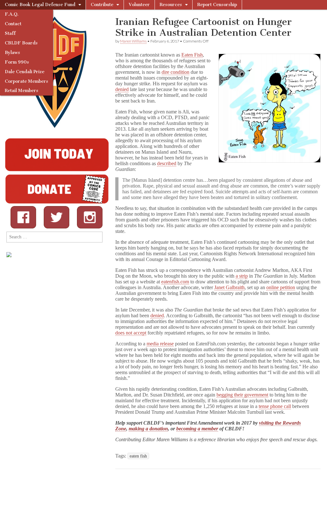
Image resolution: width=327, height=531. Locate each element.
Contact (13, 24)
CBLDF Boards (21, 43)
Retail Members (21, 90)
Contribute (102, 4)
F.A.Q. (12, 14)
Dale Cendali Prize (24, 71)
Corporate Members (26, 81)
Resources (171, 4)
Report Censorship (217, 4)
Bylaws (12, 52)
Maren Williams (133, 41)
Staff (10, 33)
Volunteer (139, 4)
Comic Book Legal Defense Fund (40, 4)
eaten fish (138, 455)
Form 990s (17, 62)
